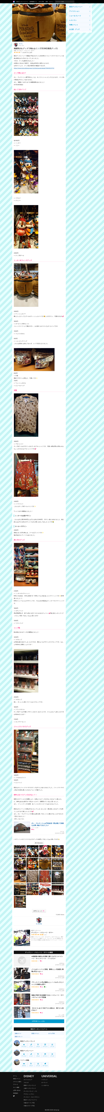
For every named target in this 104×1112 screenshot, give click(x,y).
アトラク (24, 1046)
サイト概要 (16, 1087)
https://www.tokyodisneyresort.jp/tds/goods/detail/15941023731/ (34, 68)
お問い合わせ (16, 1090)
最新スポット (19, 1036)
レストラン (73, 20)
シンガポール (45, 1085)
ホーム (15, 1076)
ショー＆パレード (75, 16)
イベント (45, 1046)
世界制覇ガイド (33, 1)
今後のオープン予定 (29, 1103)
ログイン (51, 1)
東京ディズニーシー (26, 1051)
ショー (31, 1046)
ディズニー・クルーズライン (31, 1097)
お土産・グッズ (74, 29)
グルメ (38, 1046)
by (39, 924)
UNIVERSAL (49, 1076)
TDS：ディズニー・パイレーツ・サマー (24, 50)
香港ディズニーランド (30, 1085)
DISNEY (29, 1076)
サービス (45, 1065)
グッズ (52, 1046)
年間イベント (73, 25)
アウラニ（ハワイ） (29, 1094)
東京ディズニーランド (27, 1041)
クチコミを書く (17, 1081)
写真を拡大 (40, 843)
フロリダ (26, 1082)
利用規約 (15, 1093)
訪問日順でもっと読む (38, 1021)
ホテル (24, 1065)
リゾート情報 (24, 1060)
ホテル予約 (41, 1)
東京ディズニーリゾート (22, 1)
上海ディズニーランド (30, 1088)
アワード (15, 1084)
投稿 (47, 1)
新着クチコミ (35, 1033)
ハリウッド (44, 1079)
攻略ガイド (18, 1033)
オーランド (44, 1082)
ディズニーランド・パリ (30, 1091)
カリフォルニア (28, 1079)
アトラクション (74, 11)
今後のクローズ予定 (29, 1105)
